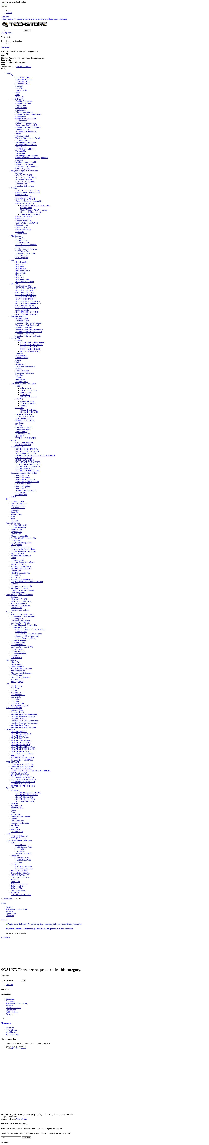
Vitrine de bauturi (22, 136)
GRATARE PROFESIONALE (27, 301)
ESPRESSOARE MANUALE (27, 451)
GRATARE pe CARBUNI (25, 288)
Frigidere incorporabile (24, 112)
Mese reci (19, 160)
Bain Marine (20, 379)
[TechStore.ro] (24, 28)
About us (20, 19)
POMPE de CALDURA (24, 421)
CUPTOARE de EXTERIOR (27, 308)
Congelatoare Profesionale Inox (27, 125)
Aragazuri (19, 173)
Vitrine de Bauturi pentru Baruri (27, 138)
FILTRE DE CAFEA (23, 458)
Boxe (17, 92)
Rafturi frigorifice (22, 129)
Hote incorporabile (22, 271)
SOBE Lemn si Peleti (28, 390)
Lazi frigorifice (21, 121)
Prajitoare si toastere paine (25, 366)
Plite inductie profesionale (25, 253)
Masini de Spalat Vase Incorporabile (29, 329)
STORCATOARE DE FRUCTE (28, 464)
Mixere (18, 360)
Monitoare (19, 86)
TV (12, 75)
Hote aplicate (20, 273)
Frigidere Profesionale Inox (25, 123)
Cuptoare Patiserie (22, 219)
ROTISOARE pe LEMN (30, 349)
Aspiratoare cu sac (22, 475)
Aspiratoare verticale (23, 484)
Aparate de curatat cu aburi (25, 490)
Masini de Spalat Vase (23, 327)
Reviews (28, 19)
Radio (17, 95)
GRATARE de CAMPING (25, 295)
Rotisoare (19, 340)
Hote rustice (20, 275)
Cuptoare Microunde (23, 229)
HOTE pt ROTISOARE (29, 351)
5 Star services (38, 19)
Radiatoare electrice (22, 429)
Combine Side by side (23, 101)
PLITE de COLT (22, 255)
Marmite (18, 369)
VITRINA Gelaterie (23, 140)
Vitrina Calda (20, 151)
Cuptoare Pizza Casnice (24, 203)
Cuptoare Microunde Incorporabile (28, 201)
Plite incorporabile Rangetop (26, 249)
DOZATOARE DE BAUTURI (27, 462)
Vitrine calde (20, 153)
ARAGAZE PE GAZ (23, 175)
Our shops (49, 19)
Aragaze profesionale (23, 179)
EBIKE (13, 497)
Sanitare (14, 440)
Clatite (17, 362)
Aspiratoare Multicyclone (25, 479)
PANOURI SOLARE (23, 414)
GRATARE (15, 284)
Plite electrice (16, 236)
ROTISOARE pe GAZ (29, 347)
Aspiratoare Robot (22, 488)
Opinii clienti (11, 913)
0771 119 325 (21, 1119)
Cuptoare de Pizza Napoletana (31, 212)
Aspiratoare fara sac (23, 477)
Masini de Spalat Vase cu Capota (28, 336)
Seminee (23, 405)
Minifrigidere (20, 110)
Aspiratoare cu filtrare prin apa (27, 482)
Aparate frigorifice (18, 99)
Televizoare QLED (22, 82)
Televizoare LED (22, 77)
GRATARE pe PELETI (24, 292)
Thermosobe (25, 395)
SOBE (18, 386)
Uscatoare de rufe (22, 321)
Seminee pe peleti (27, 401)
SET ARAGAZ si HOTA (25, 182)
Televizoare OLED (22, 84)
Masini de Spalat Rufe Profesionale (28, 323)
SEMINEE (19, 399)
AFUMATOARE (22, 310)
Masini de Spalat (21, 319)
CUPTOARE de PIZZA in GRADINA (35, 205)
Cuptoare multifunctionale (25, 197)
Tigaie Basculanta (22, 371)
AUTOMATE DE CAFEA (26, 453)
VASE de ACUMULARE (25, 438)
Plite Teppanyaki (21, 258)
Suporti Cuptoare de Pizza (30, 214)
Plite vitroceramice (22, 247)
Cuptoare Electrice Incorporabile (27, 192)
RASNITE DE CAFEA (24, 460)
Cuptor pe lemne (21, 225)
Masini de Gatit (21, 184)
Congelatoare (20, 116)
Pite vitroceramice (22, 242)
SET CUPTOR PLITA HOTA (27, 190)
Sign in (3, 4)
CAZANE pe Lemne (28, 410)
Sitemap (9, 1014)
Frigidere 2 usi (20, 105)
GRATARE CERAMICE (25, 299)
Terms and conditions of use (16, 909)
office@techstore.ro (8, 19)
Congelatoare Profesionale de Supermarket (31, 158)
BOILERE (19, 436)
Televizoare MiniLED (23, 79)
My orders (10, 1028)
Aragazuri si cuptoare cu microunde (24, 171)
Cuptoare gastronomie (23, 216)
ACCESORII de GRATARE (26, 314)
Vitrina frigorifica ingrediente (26, 155)
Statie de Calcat (21, 495)
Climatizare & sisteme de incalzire (24, 384)
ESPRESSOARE (17, 447)
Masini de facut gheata (24, 164)
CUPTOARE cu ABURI (25, 199)
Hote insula (19, 266)
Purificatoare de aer (22, 434)
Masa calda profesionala (24, 373)
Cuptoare (14, 188)
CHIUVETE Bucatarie (24, 442)
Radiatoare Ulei (21, 432)
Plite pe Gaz (20, 238)
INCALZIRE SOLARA (24, 416)
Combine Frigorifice (23, 103)
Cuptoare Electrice (22, 227)
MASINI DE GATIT (28, 397)
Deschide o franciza (13, 1008)
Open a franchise (60, 19)
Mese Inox (19, 375)
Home (8, 73)
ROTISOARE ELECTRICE (31, 345)
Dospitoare (19, 232)
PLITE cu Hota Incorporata (26, 245)
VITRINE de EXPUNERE (26, 145)
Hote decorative (21, 262)
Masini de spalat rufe (18, 316)
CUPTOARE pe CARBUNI (26, 223)
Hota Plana (19, 277)
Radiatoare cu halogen (24, 427)
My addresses (11, 1032)
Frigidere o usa (21, 108)
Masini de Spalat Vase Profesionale (28, 332)
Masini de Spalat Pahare (24, 334)
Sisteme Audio (21, 90)
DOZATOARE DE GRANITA (27, 466)
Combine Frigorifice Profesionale (28, 127)
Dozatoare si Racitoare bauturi (27, 166)
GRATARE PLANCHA (24, 305)
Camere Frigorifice (22, 169)
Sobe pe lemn (25, 388)
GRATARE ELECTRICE (25, 297)
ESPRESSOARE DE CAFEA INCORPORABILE (35, 455)
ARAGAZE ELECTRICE (25, 177)
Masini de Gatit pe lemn (24, 186)
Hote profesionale (22, 279)
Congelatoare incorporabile (25, 119)
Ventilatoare (20, 425)
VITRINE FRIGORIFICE (25, 132)
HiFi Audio (19, 97)
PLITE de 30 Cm (22, 251)
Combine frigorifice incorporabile (28, 114)
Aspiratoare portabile (23, 486)
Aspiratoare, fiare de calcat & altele (24, 473)
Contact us (5, 17)
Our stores (10, 916)
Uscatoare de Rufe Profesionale (27, 325)
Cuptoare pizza (26, 208)
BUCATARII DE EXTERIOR (27, 312)
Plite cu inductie (21, 240)
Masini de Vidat (21, 382)
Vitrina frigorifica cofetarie (25, 142)
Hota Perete (19, 264)
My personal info (12, 1034)
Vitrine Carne (20, 147)
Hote (12, 260)
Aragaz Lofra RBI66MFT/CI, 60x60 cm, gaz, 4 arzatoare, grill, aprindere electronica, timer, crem (39, 929)
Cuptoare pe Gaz (21, 195)
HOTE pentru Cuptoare (24, 282)
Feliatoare (19, 377)
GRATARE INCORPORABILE (28, 303)
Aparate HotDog (21, 358)
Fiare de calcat (20, 492)
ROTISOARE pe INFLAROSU (32, 342)
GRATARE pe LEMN (24, 290)
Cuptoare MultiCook (23, 221)
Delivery (9, 907)
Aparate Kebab (21, 355)
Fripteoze (19, 353)
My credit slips (11, 1030)
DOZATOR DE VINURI (25, 469)
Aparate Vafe (16, 338)
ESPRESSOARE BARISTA (26, 449)
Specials (4, 920)
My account (6, 1023)
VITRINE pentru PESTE (25, 149)
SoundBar (19, 88)
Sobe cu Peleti (25, 392)
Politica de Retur (12, 1012)
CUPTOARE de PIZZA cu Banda (33, 210)
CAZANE (19, 408)
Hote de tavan (20, 269)
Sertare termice (21, 234)
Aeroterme (19, 423)
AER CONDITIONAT (24, 419)
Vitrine (18, 134)
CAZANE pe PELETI (29, 412)
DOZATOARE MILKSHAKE (27, 471)
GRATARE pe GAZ (23, 286)
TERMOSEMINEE (28, 403)
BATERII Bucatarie (23, 445)
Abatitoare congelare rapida (26, 162)
